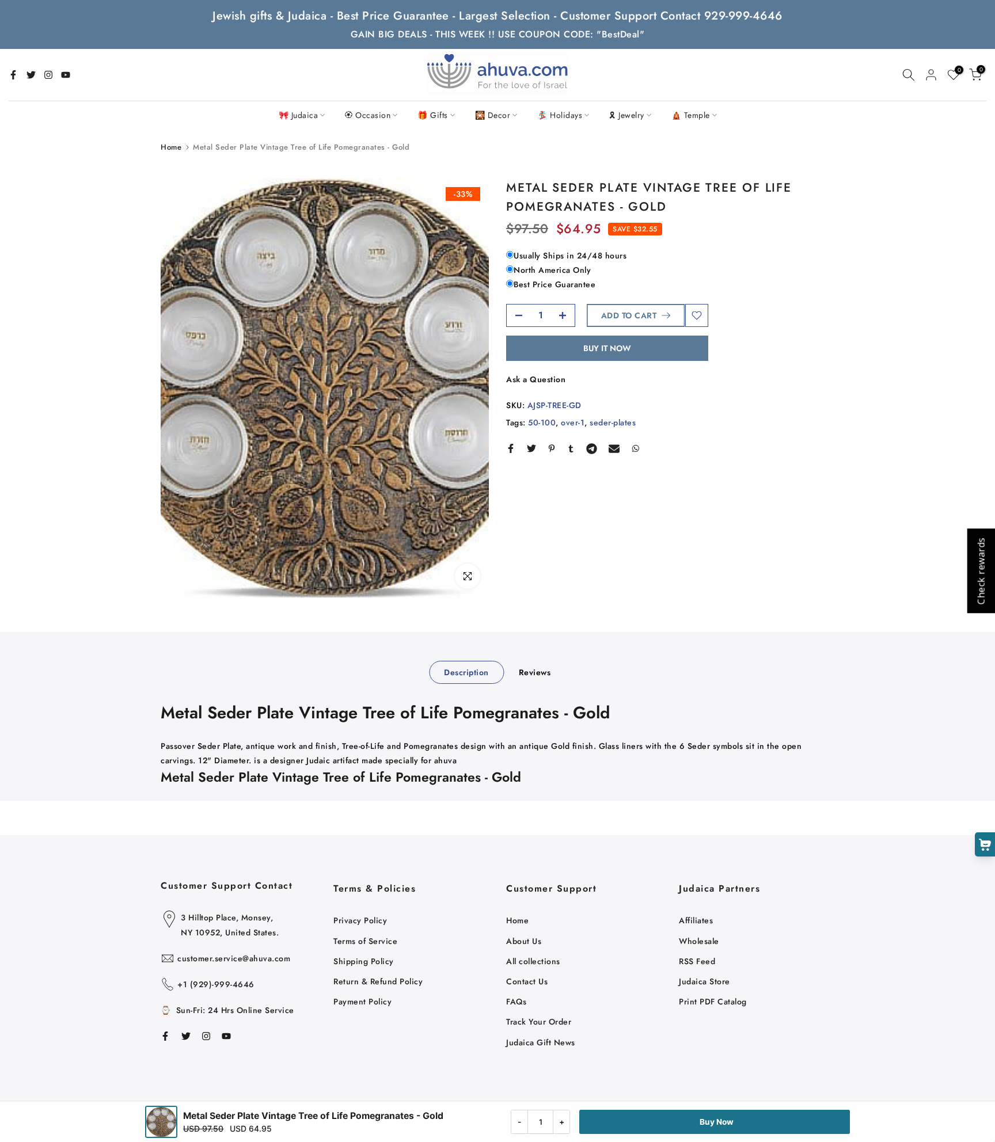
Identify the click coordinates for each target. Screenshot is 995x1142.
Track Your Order (538, 1021)
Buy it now (607, 348)
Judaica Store (704, 981)
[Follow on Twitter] (31, 75)
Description (466, 672)
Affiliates (696, 920)
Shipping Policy (363, 961)
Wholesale (699, 941)
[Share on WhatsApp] (635, 448)
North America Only (552, 270)
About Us (523, 941)
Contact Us (527, 981)
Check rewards (980, 571)
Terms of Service (365, 941)
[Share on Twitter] (531, 448)
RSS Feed (697, 961)
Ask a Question (535, 379)
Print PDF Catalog (713, 1001)
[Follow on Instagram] (48, 75)
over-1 (572, 422)
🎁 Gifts (432, 115)
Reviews (535, 672)
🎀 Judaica (298, 115)
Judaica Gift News (540, 1042)
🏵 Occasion (367, 115)
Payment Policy (362, 1001)
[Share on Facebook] (510, 448)
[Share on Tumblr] (571, 448)
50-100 (542, 422)
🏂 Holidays (559, 115)
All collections (533, 961)
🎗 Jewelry (626, 115)
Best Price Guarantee (554, 285)
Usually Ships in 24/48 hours (570, 255)
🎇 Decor (493, 115)
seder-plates (613, 422)
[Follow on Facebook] (13, 75)
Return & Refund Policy (378, 981)
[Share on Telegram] (591, 448)
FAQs (516, 1001)
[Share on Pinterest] (552, 448)
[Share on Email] (614, 448)
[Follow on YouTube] (65, 75)
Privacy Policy (360, 920)
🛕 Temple (690, 115)
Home (171, 147)
